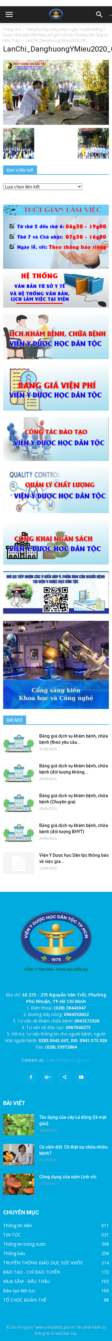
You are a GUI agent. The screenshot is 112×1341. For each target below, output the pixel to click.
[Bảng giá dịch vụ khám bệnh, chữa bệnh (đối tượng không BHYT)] (18, 773)
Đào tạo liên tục (19, 1291)
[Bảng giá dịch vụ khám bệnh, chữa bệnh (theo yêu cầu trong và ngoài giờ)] (18, 743)
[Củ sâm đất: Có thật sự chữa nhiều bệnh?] (18, 1155)
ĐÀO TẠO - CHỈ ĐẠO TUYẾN (31, 1272)
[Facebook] (31, 1077)
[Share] (64, 1077)
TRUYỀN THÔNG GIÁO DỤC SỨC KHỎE (43, 1263)
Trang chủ (12, 29)
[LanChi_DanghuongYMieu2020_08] (56, 91)
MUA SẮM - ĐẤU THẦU (26, 1281)
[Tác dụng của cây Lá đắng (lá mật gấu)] (18, 1125)
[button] (101, 14)
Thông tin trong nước (24, 1244)
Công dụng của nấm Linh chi (67, 1176)
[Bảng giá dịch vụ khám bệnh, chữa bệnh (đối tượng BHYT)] (18, 833)
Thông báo (14, 1253)
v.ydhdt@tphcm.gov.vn (68, 1060)
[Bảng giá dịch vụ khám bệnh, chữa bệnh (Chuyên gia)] (18, 803)
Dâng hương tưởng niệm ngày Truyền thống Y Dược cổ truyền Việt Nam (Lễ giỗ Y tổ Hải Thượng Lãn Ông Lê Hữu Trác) (55, 35)
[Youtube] (81, 1077)
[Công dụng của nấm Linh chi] (18, 1184)
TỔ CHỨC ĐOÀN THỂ (24, 1300)
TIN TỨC (12, 1235)
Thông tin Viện (17, 1225)
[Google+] (47, 1077)
